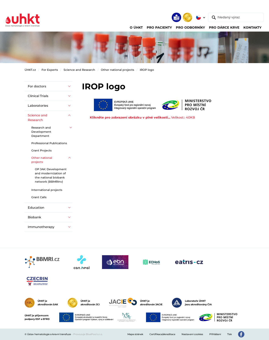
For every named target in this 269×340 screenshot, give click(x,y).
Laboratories (38, 105)
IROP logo (147, 70)
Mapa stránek (135, 334)
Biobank (34, 217)
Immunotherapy (41, 227)
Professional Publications (49, 143)
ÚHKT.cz (30, 70)
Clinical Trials (38, 96)
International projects (46, 190)
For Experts (50, 70)
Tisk (229, 334)
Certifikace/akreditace (162, 334)
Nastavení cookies (192, 334)
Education (36, 207)
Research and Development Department (41, 132)
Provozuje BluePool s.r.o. (88, 334)
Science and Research (79, 70)
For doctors (37, 86)
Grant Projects (41, 150)
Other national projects (117, 70)
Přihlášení (215, 334)
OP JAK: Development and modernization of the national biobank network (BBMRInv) (51, 175)
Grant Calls (38, 197)
